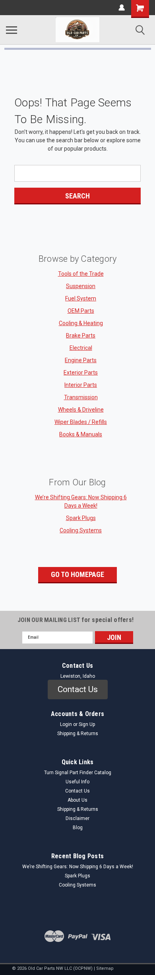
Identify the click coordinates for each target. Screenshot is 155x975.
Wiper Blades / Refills (80, 422)
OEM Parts (81, 311)
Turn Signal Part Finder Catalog (77, 772)
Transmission (81, 397)
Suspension (80, 286)
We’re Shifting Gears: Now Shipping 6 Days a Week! (77, 866)
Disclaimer (77, 818)
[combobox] (77, 173)
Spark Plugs (81, 518)
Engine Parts (81, 360)
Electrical (81, 348)
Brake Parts (80, 335)
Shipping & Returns (77, 733)
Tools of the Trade (81, 274)
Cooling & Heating (81, 323)
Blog (78, 827)
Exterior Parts (81, 372)
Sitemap (105, 968)
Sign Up (87, 724)
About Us (77, 800)
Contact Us (77, 791)
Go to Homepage (77, 574)
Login (66, 724)
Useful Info (77, 782)
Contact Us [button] (78, 689)
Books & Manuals (80, 434)
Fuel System (80, 298)
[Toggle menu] (11, 29)
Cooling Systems (81, 530)
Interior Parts (80, 385)
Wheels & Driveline (81, 409)
